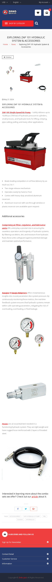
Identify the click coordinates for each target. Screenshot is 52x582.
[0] (46, 13)
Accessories (15, 516)
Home (5, 44)
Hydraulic (30, 519)
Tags (6, 516)
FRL (44, 516)
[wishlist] (38, 12)
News (13, 44)
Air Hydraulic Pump (32, 516)
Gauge (20, 519)
